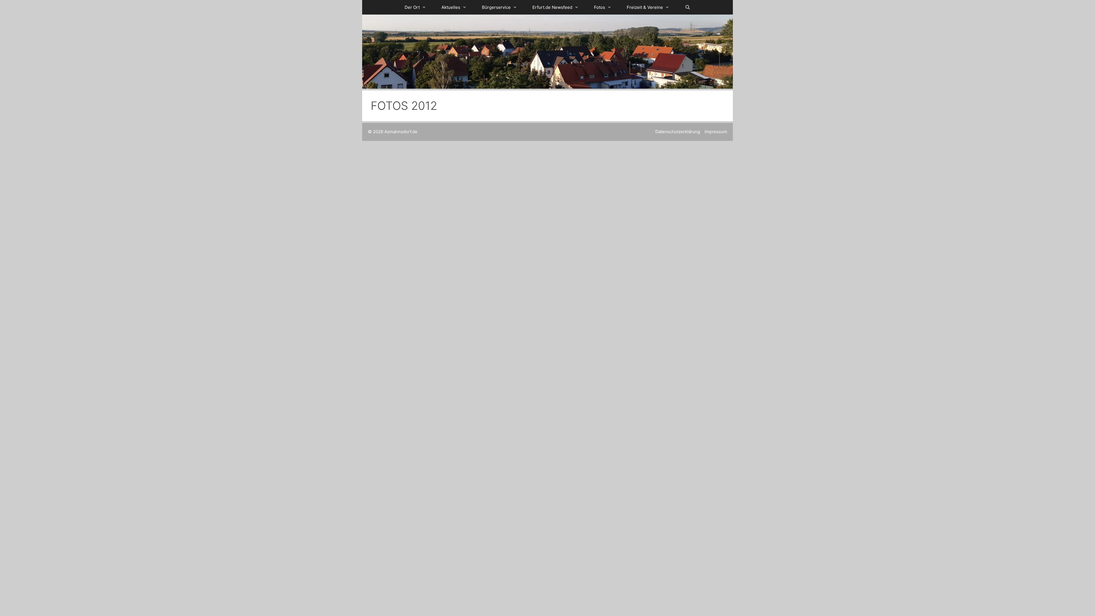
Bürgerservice (496, 7)
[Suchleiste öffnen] (687, 7)
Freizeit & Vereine (645, 7)
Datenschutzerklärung (677, 131)
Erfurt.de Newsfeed (552, 7)
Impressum (716, 131)
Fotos (599, 7)
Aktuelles (450, 7)
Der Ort (412, 7)
